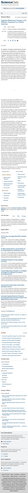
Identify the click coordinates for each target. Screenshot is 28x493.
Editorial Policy (14, 476)
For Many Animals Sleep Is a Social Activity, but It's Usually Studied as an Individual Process (13, 249)
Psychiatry (6, 198)
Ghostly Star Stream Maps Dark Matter (11, 340)
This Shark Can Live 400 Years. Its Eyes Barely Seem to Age (13, 420)
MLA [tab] (14, 216)
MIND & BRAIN (4, 370)
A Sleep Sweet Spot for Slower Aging (11, 342)
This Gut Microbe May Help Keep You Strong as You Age (13, 423)
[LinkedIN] (15, 40)
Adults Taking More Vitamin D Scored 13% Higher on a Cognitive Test (14, 315)
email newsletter (20, 8)
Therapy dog (21, 197)
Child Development (6, 384)
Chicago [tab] (24, 216)
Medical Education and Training (8, 184)
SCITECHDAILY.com (11, 311)
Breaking (3, 332)
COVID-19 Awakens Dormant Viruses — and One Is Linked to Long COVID (14, 426)
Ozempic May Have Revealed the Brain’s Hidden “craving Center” (14, 414)
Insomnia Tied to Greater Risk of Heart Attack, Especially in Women (12, 285)
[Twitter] (10, 40)
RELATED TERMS (19, 171)
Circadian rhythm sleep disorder (22, 186)
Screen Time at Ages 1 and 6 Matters (11, 344)
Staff (12, 474)
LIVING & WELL (4, 379)
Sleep (19, 180)
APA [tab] (18, 216)
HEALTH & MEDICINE (5, 362)
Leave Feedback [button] (7, 468)
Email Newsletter (7, 441)
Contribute (16, 474)
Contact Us (5, 470)
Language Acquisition (7, 373)
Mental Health (7, 193)
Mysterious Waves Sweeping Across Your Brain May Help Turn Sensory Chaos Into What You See (14, 410)
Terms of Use (22, 476)
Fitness (4, 386)
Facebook (5, 454)
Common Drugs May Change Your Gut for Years (13, 336)
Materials (3, 208)
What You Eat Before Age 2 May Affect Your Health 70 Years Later (14, 396)
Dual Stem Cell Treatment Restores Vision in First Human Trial (13, 323)
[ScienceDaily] (10, 2)
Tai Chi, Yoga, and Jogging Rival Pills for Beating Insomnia (13, 237)
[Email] (17, 40)
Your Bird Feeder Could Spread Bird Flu (11, 338)
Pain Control (7, 187)
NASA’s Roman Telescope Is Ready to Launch (13, 349)
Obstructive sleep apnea (22, 177)
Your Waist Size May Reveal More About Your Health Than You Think (14, 326)
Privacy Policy (5, 476)
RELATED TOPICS (5, 171)
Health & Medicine (6, 175)
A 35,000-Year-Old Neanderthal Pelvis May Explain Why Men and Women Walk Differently (13, 319)
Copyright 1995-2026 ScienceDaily (11, 478)
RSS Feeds (6, 443)
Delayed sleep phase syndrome (22, 194)
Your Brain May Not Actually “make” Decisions (13, 408)
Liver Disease (5, 364)
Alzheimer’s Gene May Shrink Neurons (11, 355)
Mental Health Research (7, 178)
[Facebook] (8, 40)
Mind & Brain (5, 190)
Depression (6, 195)
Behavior (6, 200)
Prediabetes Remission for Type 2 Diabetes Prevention (12, 260)
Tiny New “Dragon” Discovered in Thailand (12, 353)
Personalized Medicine (7, 366)
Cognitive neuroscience (21, 190)
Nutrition (4, 382)
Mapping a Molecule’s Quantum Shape (11, 347)
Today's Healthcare (8, 181)
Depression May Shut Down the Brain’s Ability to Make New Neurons (13, 399)
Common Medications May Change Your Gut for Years (13, 403)
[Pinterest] (13, 40)
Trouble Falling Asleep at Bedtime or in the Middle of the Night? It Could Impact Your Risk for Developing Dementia (14, 272)
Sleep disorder (21, 174)
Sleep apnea (21, 183)
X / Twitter (5, 456)
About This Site (5, 474)
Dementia (4, 375)
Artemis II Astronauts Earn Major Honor (11, 351)
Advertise (23, 474)
